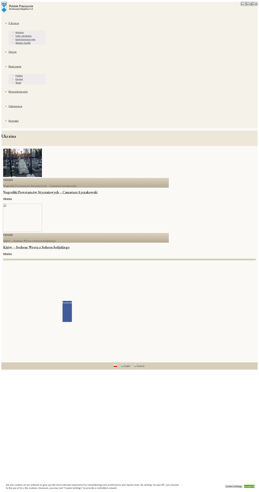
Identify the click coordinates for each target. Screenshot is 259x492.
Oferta (12, 52)
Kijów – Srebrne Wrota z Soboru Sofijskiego (36, 247)
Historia (20, 32)
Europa (19, 79)
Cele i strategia (24, 35)
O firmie (13, 23)
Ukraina (7, 198)
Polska (19, 75)
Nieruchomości (18, 91)
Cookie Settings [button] (233, 486)
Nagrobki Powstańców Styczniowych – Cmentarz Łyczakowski (50, 192)
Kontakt (13, 121)
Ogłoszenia (15, 106)
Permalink (8, 179)
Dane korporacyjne (25, 39)
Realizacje (14, 66)
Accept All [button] (249, 486)
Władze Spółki (23, 42)
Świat (18, 82)
